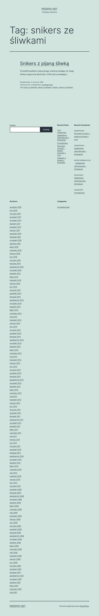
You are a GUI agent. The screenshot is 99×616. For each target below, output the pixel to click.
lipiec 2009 (14, 506)
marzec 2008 (15, 559)
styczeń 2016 (15, 260)
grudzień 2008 (16, 529)
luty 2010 (13, 483)
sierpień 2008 (15, 543)
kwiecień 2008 (16, 556)
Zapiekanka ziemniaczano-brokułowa (63, 137)
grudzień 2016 (15, 234)
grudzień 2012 (15, 373)
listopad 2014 (15, 297)
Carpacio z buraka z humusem (61, 160)
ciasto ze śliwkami (30, 87)
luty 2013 (13, 367)
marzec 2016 (15, 254)
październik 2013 (17, 340)
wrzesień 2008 (16, 539)
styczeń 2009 (15, 526)
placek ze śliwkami (45, 87)
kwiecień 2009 (16, 516)
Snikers (55, 87)
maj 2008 (13, 553)
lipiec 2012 (14, 390)
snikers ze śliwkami (66, 87)
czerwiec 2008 (16, 549)
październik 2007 (17, 576)
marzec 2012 (15, 403)
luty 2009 (13, 523)
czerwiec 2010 (15, 470)
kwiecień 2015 (15, 280)
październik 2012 (17, 380)
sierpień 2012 (15, 387)
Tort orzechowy (61, 131)
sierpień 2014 (15, 307)
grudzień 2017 (15, 217)
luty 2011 (13, 443)
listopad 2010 (15, 453)
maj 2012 (13, 396)
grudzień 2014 (15, 293)
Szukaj (12, 125)
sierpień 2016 (15, 244)
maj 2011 (13, 436)
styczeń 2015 (15, 290)
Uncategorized (47, 85)
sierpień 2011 (15, 426)
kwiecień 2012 (15, 400)
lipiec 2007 (14, 586)
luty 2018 (13, 210)
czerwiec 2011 (15, 433)
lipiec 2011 (14, 430)
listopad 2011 (15, 416)
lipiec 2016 (14, 247)
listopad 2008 (15, 533)
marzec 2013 (15, 363)
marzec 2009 (15, 519)
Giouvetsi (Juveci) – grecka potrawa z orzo (61, 150)
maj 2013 (13, 357)
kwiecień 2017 (15, 227)
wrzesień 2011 (15, 423)
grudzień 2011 (15, 413)
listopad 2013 (15, 337)
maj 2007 (13, 592)
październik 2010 (17, 456)
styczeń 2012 (15, 410)
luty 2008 (13, 563)
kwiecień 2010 (15, 476)
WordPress (84, 606)
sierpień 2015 (15, 274)
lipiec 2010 (14, 466)
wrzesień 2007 (16, 579)
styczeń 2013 (15, 370)
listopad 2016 (15, 237)
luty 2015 (13, 287)
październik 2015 (17, 267)
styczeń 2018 (15, 214)
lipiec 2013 (14, 350)
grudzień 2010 (15, 450)
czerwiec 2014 (16, 313)
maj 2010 (13, 473)
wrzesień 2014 (16, 303)
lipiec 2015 (14, 277)
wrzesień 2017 (15, 220)
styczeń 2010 (15, 486)
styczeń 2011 (15, 446)
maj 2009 (13, 513)
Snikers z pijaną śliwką (44, 63)
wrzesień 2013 (15, 343)
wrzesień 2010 (15, 460)
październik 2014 (17, 300)
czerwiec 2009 (16, 509)
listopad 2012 (15, 377)
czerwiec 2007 (16, 589)
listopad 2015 (15, 264)
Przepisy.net (49, 8)
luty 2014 (13, 327)
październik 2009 (17, 496)
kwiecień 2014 (15, 320)
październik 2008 (17, 536)
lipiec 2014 (14, 310)
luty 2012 (13, 406)
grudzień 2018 (15, 207)
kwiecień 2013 (15, 360)
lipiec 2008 (14, 546)
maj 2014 (13, 317)
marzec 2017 (15, 230)
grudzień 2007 (15, 569)
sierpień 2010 (15, 463)
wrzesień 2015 (15, 270)
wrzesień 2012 (15, 383)
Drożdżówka (62, 143)
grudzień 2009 (16, 490)
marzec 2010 (15, 480)
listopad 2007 (15, 573)
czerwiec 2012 (15, 393)
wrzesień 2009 (16, 499)
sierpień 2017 (15, 224)
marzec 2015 (15, 284)
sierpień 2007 (15, 583)
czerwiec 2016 (15, 250)
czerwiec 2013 (15, 353)
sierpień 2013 (15, 347)
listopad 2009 (15, 493)
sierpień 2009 (15, 503)
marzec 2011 (15, 440)
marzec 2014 (15, 323)
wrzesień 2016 (15, 240)
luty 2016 (13, 257)
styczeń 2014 (15, 330)
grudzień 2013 (15, 333)
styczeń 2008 (15, 566)
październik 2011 (16, 420)
